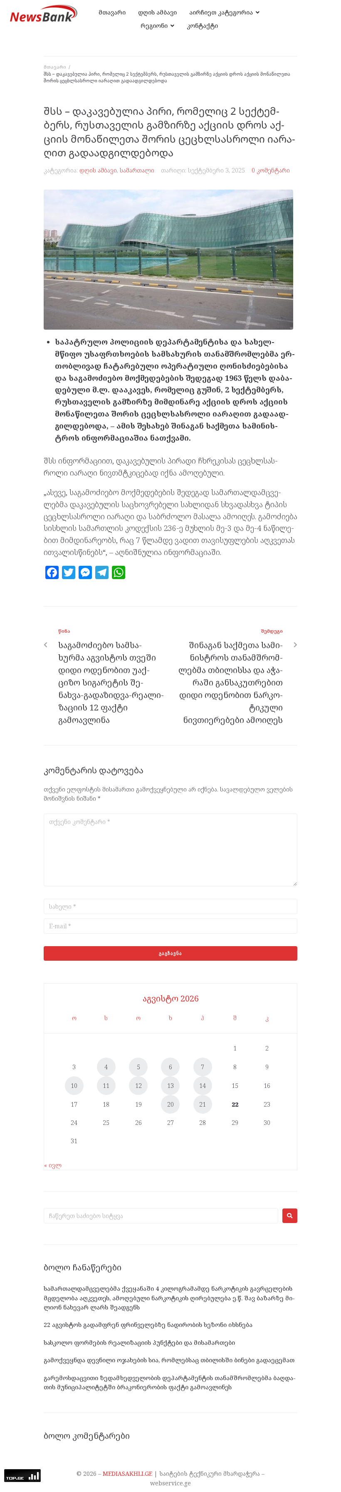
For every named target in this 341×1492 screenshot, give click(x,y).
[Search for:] (161, 1215)
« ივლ (53, 1165)
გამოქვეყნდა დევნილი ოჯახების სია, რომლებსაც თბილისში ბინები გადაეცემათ (169, 1360)
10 (74, 1086)
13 (170, 1086)
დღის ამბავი (98, 170)
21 (202, 1104)
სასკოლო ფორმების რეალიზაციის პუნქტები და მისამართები (139, 1342)
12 (138, 1086)
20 (170, 1104)
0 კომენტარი (271, 170)
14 (202, 1086)
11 (106, 1086)
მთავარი (55, 67)
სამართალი (137, 170)
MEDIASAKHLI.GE (127, 1473)
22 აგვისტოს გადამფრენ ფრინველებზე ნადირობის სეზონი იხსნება (148, 1325)
